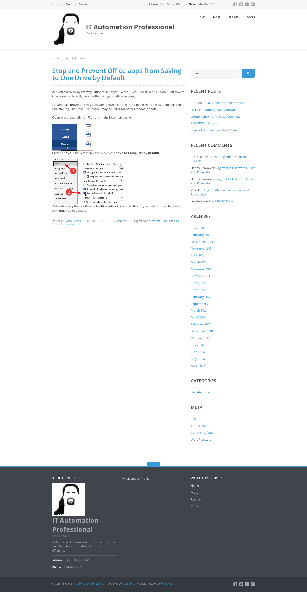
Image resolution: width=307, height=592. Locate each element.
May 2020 (198, 317)
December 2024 (202, 242)
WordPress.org (201, 439)
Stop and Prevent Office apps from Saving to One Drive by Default (116, 74)
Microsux (174, 221)
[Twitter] (241, 4)
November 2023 (202, 269)
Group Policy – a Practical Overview (215, 116)
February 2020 (201, 324)
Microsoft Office (158, 221)
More (69, 4)
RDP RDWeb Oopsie (204, 123)
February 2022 (201, 297)
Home (55, 4)
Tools (250, 17)
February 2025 (201, 235)
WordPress (167, 583)
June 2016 (198, 352)
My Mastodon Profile (135, 479)
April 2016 (198, 366)
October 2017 (200, 338)
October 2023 (200, 276)
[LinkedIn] (247, 4)
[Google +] (253, 4)
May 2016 (198, 359)
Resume (83, 4)
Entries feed (199, 426)
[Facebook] (235, 4)
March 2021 (199, 310)
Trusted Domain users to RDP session (217, 130)
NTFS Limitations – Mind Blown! (213, 110)
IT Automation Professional (89, 583)
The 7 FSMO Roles (221, 201)
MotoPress (128, 583)
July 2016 (197, 345)
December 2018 (202, 331)
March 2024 (199, 262)
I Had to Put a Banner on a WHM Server (218, 103)
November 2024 (202, 248)
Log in (195, 419)
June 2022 (198, 290)
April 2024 (198, 255)
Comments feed (202, 432)
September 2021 (202, 304)
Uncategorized (72, 224)
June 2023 (198, 283)
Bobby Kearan (72, 221)
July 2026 (197, 228)
